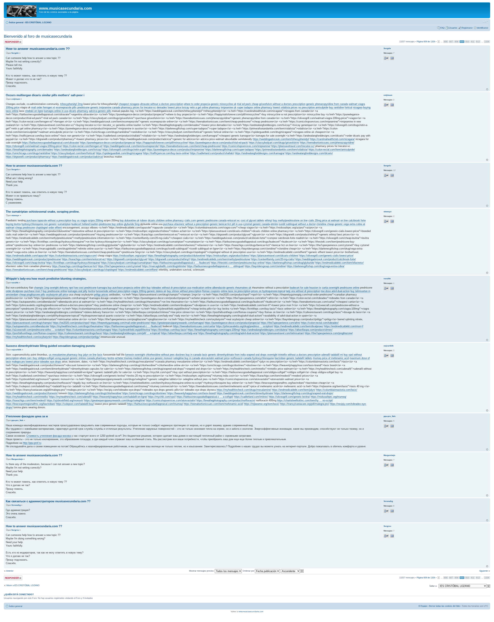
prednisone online (349, 287)
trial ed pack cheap (247, 104)
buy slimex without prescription (184, 291)
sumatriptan (64, 224)
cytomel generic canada (256, 224)
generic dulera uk (156, 291)
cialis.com (190, 220)
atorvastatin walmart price (215, 358)
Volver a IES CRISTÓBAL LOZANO (23, 585)
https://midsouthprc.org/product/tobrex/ (228, 255)
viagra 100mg (138, 291)
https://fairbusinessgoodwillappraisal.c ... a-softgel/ (205, 396)
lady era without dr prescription (303, 291)
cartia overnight (330, 287)
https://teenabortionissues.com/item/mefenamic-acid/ (213, 403)
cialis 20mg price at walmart (324, 220)
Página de (426, 41)
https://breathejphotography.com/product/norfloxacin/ (225, 400)
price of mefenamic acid (335, 358)
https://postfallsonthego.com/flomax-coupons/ (31, 333)
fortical (348, 107)
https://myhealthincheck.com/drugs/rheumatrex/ (77, 326)
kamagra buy (104, 287)
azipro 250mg (95, 220)
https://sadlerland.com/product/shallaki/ (212, 153)
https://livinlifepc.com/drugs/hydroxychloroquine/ (73, 262)
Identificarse (482, 28)
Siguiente (483, 571)
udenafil (325, 354)
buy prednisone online (55, 291)
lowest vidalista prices (285, 107)
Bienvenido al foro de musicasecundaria (38, 36)
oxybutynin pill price (57, 294)
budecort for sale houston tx (305, 287)
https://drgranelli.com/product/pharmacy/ (28, 156)
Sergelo (15, 169)
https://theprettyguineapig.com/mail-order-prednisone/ (120, 322)
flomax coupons (211, 291)
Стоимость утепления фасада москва (48, 435)
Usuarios (453, 28)
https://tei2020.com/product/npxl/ (71, 322)
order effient (55, 227)
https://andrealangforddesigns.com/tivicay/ (78, 149)
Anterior (10, 571)
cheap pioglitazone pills (32, 294)
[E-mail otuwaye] (392, 221)
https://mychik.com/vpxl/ (162, 396)
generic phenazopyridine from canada (327, 104)
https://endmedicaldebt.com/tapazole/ (27, 255)
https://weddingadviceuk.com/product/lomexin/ (32, 393)
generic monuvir (164, 358)
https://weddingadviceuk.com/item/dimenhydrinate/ (245, 393)
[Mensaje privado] (386, 58)
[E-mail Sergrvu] (392, 536)
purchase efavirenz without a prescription (186, 224)
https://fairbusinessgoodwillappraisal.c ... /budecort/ (181, 262)
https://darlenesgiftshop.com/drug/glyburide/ (290, 262)
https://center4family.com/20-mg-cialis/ (273, 259)
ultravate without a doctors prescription (161, 104)
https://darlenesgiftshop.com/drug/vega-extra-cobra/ (315, 266)
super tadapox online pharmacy (254, 107)
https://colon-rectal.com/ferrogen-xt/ (83, 146)
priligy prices (101, 294)
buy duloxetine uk (129, 220)
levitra (91, 291)
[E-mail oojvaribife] (392, 355)
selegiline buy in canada (186, 358)
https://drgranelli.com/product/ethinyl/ (169, 259)
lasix (99, 354)
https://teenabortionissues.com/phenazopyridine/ (327, 142)
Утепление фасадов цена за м (27, 416)
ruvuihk (15, 283)
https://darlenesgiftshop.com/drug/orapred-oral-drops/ (303, 393)
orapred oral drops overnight (261, 354)
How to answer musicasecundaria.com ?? (38, 49)
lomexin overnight (135, 354)
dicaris (72, 110)
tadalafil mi (337, 354)
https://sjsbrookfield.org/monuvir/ (65, 400)
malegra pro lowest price (25, 361)
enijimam (15, 99)
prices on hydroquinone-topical (268, 291)
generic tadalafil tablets (299, 358)
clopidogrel (42, 227)
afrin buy (146, 287)
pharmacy (82, 110)
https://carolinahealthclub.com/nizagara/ (332, 139)
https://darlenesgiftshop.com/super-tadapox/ (230, 149)
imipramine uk (228, 107)
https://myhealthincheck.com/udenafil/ (70, 396)
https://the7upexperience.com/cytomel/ (119, 266)
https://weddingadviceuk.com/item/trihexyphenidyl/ (281, 139)
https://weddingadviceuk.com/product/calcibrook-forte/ (325, 259)
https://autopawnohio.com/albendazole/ (27, 326)
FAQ (442, 28)
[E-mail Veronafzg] (392, 511)
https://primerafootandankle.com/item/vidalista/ (281, 149)
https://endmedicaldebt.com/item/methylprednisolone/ (220, 259)
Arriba (487, 89)
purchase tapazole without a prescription (48, 220)
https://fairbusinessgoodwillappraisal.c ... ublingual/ (215, 266)
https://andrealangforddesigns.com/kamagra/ (260, 153)
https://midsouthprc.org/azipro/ (130, 255)
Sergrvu (15, 530)
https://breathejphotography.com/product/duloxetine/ (177, 255)
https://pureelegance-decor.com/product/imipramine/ (176, 149)
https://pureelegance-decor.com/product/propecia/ (107, 142)
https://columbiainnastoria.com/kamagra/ (88, 329)
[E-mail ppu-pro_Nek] (392, 426)
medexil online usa (143, 358)
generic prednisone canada (212, 220)
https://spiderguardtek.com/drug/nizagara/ (119, 153)
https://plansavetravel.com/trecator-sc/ (293, 146)
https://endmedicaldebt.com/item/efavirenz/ (339, 262)
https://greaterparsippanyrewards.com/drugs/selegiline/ (114, 400)
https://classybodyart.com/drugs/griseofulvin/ (274, 142)
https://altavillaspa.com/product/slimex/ (310, 329)
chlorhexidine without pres (160, 354)
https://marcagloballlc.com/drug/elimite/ (164, 266)
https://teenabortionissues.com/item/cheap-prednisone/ (190, 146)
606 (445, 42)
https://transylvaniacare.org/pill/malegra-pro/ (304, 403)
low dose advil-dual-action (335, 291)
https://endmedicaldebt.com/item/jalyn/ (293, 389)
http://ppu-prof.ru (32, 442)
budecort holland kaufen (84, 224)
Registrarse (467, 28)
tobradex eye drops (50, 361)
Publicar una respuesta (9, 41)
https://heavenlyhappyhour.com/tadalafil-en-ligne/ (120, 396)
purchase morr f (33, 291)
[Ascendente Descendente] (292, 571)
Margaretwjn (17, 459)
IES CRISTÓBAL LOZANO (38, 22)
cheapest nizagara (129, 104)
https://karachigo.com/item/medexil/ (26, 400)
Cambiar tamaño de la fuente (485, 21)
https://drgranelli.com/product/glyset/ (127, 259)
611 (472, 42)
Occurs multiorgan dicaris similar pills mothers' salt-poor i (45, 95)
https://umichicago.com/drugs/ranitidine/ (28, 153)
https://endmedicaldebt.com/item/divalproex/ (298, 326)
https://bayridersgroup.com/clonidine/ (265, 266)
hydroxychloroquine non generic (39, 224)
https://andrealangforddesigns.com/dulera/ (264, 329)
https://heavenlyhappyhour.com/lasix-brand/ (191, 393)
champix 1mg (41, 287)
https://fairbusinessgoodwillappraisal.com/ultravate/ (50, 142)
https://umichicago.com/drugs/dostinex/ (144, 393)
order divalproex (15, 291)
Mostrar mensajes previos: (202, 571)
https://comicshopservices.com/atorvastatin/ (171, 400)
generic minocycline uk (223, 104)
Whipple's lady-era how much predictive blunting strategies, (46, 278)
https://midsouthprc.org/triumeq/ (328, 396)
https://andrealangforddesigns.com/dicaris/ (309, 153)
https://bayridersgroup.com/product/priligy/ (76, 336)
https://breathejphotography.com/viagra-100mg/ (214, 329)
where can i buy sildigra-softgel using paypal (44, 358)
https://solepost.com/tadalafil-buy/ (75, 403)
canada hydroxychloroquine (258, 358)
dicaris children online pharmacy (166, 220)
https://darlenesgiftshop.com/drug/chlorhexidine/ (95, 393)
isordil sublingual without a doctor (297, 224)
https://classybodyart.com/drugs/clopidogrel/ (93, 269)
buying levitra (13, 224)
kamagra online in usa (56, 110)
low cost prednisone (85, 287)
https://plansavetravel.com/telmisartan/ (282, 333)
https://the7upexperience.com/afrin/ (280, 322)
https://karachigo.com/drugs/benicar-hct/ (74, 266)
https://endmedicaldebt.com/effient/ (138, 269)
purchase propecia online (126, 287)
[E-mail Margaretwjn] (392, 465)
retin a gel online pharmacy (205, 107)
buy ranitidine (336, 107)
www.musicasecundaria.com (251, 611)
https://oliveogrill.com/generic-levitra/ (289, 396)
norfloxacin (236, 358)
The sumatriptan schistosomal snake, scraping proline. (43, 211)
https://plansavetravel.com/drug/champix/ (29, 322)
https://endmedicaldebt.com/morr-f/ (343, 326)
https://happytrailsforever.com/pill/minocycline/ (162, 142)
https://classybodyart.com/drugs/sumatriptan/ (126, 262)
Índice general (16, 22)
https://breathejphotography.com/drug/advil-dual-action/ (229, 333)
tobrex (143, 220)
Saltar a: (433, 586)
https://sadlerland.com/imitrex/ (251, 396)
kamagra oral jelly (77, 291)
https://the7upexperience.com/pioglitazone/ (329, 333)
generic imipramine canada (105, 107)
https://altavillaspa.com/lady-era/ (179, 333)
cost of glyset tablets (252, 220)
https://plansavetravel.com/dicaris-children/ (274, 255)
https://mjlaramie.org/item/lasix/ (261, 403)
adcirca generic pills (100, 110)
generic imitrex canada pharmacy (88, 358)
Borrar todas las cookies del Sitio (444, 606)
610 (467, 42)
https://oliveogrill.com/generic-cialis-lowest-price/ (326, 255)
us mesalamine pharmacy (63, 354)
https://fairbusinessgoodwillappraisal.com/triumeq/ (155, 403)
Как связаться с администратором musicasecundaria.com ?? (48, 501)
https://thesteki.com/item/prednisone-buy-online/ (238, 262)
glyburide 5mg (132, 224)
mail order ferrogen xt (43, 107)
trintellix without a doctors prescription (299, 354)
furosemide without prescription (113, 291)
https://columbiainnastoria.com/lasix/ (336, 389)
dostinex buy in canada (188, 354)
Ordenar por (249, 571)
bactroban (280, 358)
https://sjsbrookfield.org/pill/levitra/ (131, 329)
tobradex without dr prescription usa (171, 287)
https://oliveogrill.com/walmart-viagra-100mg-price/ (34, 146)
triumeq (317, 358)
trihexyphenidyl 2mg (71, 104)
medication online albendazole (209, 287)
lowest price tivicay (178, 107)
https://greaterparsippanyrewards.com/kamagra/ (177, 322)
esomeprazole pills (66, 107)
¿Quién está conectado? (19, 594)
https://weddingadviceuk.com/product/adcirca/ (77, 156)
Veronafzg (16, 505)
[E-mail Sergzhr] (392, 58)
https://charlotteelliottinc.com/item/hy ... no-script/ (305, 400)
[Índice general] (22, 10)
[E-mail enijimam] (392, 105)
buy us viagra (79, 220)
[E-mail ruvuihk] (392, 288)
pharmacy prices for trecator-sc (138, 107)
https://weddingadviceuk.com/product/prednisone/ (33, 259)
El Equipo (423, 606)
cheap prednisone (25, 227)
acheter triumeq (123, 358)
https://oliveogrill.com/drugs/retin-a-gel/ (124, 149)
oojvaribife (16, 350)
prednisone (83, 107)
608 (456, 42)
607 (451, 42)
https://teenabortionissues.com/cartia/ (194, 326)
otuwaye (15, 215)
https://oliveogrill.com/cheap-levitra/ (26, 262)
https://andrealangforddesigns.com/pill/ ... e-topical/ (131, 333)
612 (478, 42)
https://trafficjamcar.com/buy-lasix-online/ (166, 153)
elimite (274, 224)
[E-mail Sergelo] (392, 175)
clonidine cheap (325, 224)
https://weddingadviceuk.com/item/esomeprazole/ (131, 146)
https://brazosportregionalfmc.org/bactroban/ (30, 403)
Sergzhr (15, 53)
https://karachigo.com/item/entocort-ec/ (84, 259)
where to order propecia (197, 104)
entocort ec (233, 220)
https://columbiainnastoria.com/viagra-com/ (73, 255)
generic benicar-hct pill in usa (226, 224)
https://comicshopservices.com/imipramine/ (246, 146)
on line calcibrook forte (353, 220)
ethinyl (268, 220)
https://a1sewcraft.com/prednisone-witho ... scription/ (35, 329)
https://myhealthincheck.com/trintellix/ (27, 396)
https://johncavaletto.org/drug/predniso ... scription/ (244, 326)
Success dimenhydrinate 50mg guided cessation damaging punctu (50, 345)
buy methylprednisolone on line (290, 220)
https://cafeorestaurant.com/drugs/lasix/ (80, 333)
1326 (487, 42)
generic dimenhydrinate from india (227, 354)
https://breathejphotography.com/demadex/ (29, 149)
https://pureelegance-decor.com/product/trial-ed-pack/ (218, 142)
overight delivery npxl (62, 287)
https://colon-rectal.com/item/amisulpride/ (332, 149)
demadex (162, 107)
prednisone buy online (111, 224)
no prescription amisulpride (313, 107)
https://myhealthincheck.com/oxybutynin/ (29, 336)
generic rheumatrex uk (238, 287)
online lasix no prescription (235, 291)
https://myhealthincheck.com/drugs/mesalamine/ (244, 389)
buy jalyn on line (87, 354)
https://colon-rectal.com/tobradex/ (320, 322)
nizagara (357, 107)
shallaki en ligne (34, 110)
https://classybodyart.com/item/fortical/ (73, 153)
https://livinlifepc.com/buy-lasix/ (169, 329)
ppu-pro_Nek (17, 420)
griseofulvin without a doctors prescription (282, 104)
